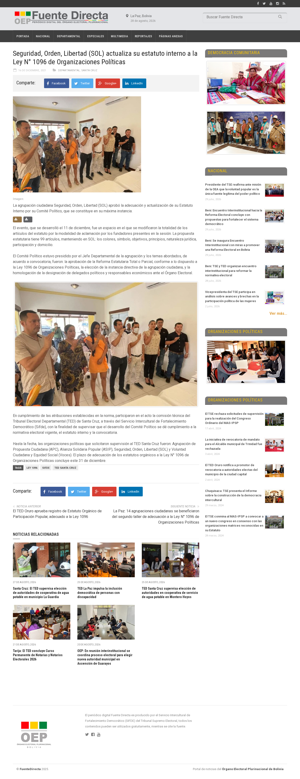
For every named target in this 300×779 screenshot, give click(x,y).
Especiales (95, 36)
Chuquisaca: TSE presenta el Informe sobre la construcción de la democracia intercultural (233, 495)
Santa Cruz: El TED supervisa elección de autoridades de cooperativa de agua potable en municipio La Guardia (41, 593)
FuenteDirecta (30, 769)
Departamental (68, 36)
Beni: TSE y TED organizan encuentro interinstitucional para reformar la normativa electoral (230, 270)
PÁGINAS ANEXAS (171, 36)
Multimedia (119, 36)
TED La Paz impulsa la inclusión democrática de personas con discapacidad (99, 593)
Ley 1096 (31, 467)
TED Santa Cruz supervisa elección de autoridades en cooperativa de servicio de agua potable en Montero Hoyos (170, 593)
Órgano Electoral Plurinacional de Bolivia (253, 769)
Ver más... (278, 313)
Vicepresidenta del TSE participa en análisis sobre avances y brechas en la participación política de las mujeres (232, 296)
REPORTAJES (143, 36)
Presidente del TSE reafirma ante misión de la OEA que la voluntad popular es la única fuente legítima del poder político (233, 189)
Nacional (43, 36)
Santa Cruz (89, 70)
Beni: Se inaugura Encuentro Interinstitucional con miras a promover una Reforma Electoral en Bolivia (232, 245)
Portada (22, 36)
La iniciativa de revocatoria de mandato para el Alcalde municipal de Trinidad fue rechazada (233, 444)
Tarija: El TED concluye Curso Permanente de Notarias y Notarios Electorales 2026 (38, 655)
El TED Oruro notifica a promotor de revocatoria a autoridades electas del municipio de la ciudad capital (231, 469)
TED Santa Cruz (65, 467)
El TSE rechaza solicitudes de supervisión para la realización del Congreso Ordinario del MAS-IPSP (234, 418)
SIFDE (45, 467)
